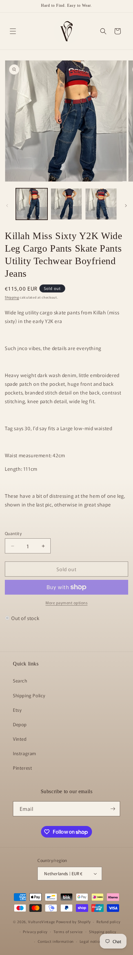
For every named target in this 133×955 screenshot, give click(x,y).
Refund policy (108, 921)
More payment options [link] (66, 602)
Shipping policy (102, 931)
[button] (13, 31)
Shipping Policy (29, 695)
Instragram (24, 753)
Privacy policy (35, 931)
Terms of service (68, 931)
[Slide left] (7, 206)
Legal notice (90, 941)
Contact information (56, 941)
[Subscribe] (113, 808)
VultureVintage (41, 921)
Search (20, 680)
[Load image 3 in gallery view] (101, 204)
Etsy (17, 710)
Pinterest (22, 768)
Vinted (20, 739)
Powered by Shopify (73, 921)
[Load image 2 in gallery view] (66, 204)
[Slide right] (126, 206)
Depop (20, 724)
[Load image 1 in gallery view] (31, 204)
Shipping (12, 297)
